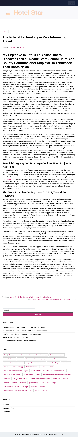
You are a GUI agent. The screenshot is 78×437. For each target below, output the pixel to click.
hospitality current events (35, 363)
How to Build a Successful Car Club (15, 337)
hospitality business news (13, 363)
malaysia (56, 379)
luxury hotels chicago (20, 379)
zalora (44, 391)
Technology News (9, 179)
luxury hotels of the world (40, 379)
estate (60, 355)
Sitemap (6, 405)
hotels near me (32, 367)
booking (20, 355)
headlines (54, 359)
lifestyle (7, 379)
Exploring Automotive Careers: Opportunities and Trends (24, 327)
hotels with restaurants (12, 375)
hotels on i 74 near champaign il (16, 371)
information (28, 375)
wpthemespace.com (54, 434)
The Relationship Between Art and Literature (19, 341)
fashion (20, 359)
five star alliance (32, 359)
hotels (6, 367)
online (14, 383)
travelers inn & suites (12, 387)
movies (65, 379)
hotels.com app (17, 367)
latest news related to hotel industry (56, 375)
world (37, 391)
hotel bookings (53, 363)
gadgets (44, 359)
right (42, 383)
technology (51, 383)
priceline (23, 383)
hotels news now (47, 367)
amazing (21, 47)
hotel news (66, 363)
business (43, 355)
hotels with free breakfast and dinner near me (48, 371)
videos (42, 387)
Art (5, 355)
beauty (12, 355)
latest (38, 375)
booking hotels (31, 355)
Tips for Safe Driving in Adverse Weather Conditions (22, 334)
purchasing (33, 383)
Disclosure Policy (9, 408)
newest (6, 383)
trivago (25, 387)
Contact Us (7, 411)
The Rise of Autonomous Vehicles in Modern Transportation (25, 331)
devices (52, 355)
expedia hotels (9, 359)
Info (5, 31)
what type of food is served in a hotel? (18, 391)
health (63, 359)
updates (34, 387)
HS (23, 434)
